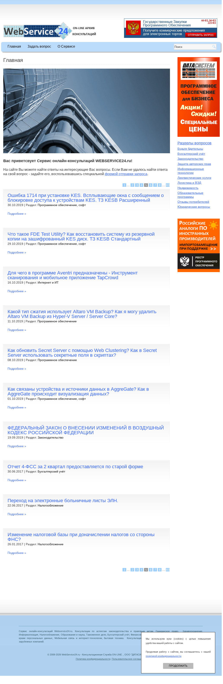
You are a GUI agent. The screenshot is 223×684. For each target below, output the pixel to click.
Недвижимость (188, 188)
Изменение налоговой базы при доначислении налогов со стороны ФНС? (81, 537)
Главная (14, 46)
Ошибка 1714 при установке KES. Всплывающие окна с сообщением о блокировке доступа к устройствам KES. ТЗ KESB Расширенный (86, 198)
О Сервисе (66, 46)
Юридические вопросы (194, 206)
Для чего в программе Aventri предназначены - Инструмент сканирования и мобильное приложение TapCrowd (73, 275)
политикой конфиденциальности (163, 656)
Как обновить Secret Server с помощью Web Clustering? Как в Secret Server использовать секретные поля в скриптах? (82, 353)
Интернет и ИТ (48, 282)
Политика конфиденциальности (93, 659)
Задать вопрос (39, 46)
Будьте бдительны (190, 148)
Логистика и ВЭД (189, 182)
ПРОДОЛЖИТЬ (178, 665)
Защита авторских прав (194, 164)
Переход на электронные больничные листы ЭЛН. (63, 500)
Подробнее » (17, 213)
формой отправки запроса (126, 174)
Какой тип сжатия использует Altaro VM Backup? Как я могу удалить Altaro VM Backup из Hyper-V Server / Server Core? (82, 314)
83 (168, 185)
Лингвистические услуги (194, 177)
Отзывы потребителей (193, 201)
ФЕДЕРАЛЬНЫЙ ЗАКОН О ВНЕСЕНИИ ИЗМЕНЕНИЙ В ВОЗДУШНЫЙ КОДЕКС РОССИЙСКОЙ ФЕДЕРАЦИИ (86, 430)
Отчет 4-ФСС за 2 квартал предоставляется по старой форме (75, 466)
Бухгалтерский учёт (51, 471)
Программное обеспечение (57, 321)
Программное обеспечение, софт (62, 205)
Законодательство (50, 437)
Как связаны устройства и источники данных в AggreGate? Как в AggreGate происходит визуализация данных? (78, 391)
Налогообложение (50, 505)
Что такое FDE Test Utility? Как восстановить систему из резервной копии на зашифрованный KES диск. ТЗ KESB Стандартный (81, 236)
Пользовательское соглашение (129, 659)
